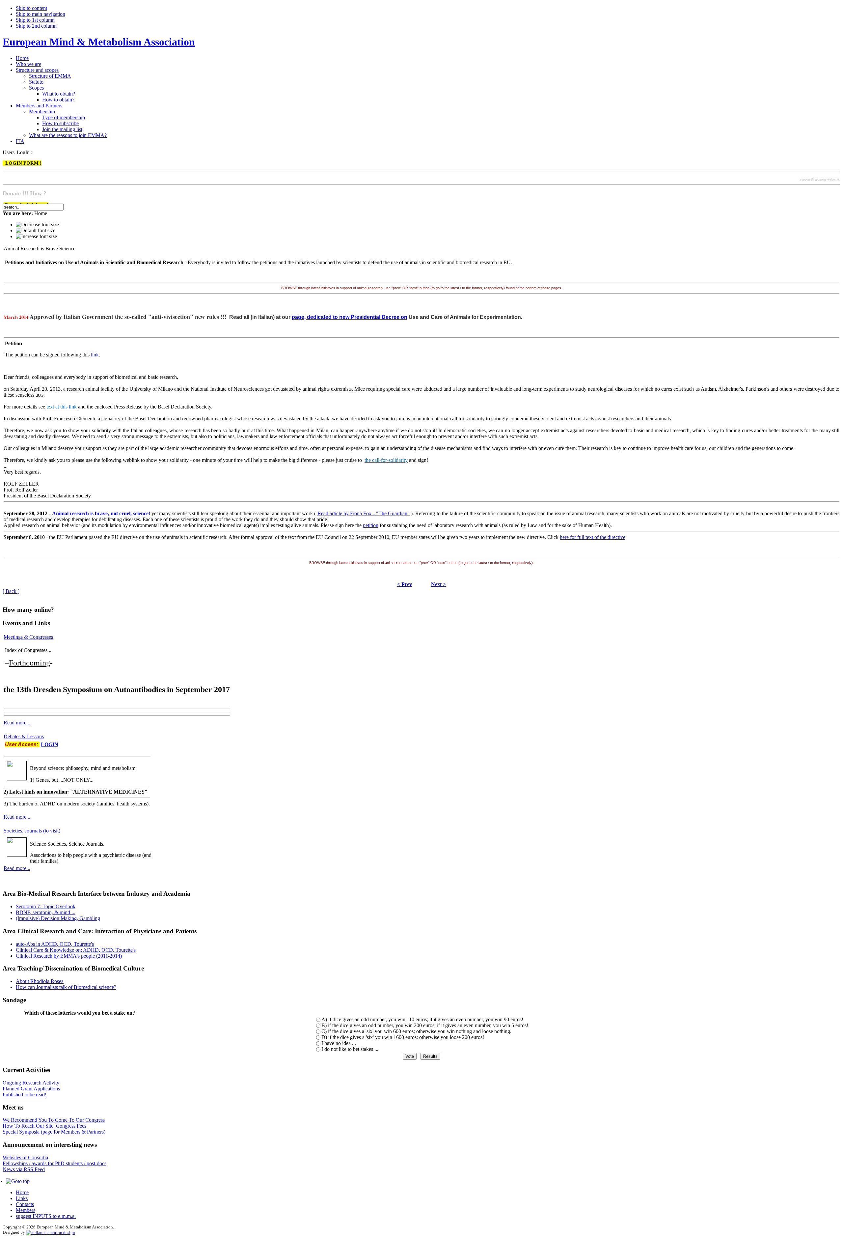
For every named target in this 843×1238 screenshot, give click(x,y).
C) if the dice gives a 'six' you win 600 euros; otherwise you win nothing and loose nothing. (416, 1031)
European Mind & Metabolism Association (99, 42)
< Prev (404, 584)
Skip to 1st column (35, 20)
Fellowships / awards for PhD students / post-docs (54, 1163)
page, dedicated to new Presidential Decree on (349, 317)
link (95, 354)
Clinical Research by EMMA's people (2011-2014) (69, 956)
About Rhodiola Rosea (40, 981)
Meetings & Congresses (28, 637)
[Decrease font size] (37, 225)
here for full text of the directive (592, 537)
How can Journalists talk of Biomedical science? (66, 987)
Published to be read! (24, 1094)
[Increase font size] (36, 236)
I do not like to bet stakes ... (349, 1049)
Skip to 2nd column (36, 26)
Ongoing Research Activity (31, 1082)
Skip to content (31, 8)
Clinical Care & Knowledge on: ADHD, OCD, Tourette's (76, 950)
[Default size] (35, 231)
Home (22, 1192)
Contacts (25, 1204)
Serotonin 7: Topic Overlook (45, 906)
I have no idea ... (338, 1043)
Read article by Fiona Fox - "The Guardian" (363, 513)
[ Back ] (11, 591)
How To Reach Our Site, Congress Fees (44, 1126)
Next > (438, 584)
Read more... (17, 722)
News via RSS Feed (24, 1169)
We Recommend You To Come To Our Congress (54, 1120)
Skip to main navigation (40, 14)
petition (370, 525)
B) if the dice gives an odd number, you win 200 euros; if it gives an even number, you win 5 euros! (424, 1025)
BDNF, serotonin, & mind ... (45, 912)
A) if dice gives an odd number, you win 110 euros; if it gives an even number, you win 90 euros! (422, 1019)
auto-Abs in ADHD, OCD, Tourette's (55, 944)
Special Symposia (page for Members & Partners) (54, 1132)
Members (25, 1210)
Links (22, 1198)
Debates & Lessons (24, 736)
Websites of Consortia (25, 1157)
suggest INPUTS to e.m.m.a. (46, 1216)
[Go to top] (18, 1181)
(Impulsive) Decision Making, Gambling (58, 918)
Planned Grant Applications (31, 1088)
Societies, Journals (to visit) (32, 830)
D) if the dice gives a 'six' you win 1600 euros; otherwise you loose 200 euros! (402, 1037)
